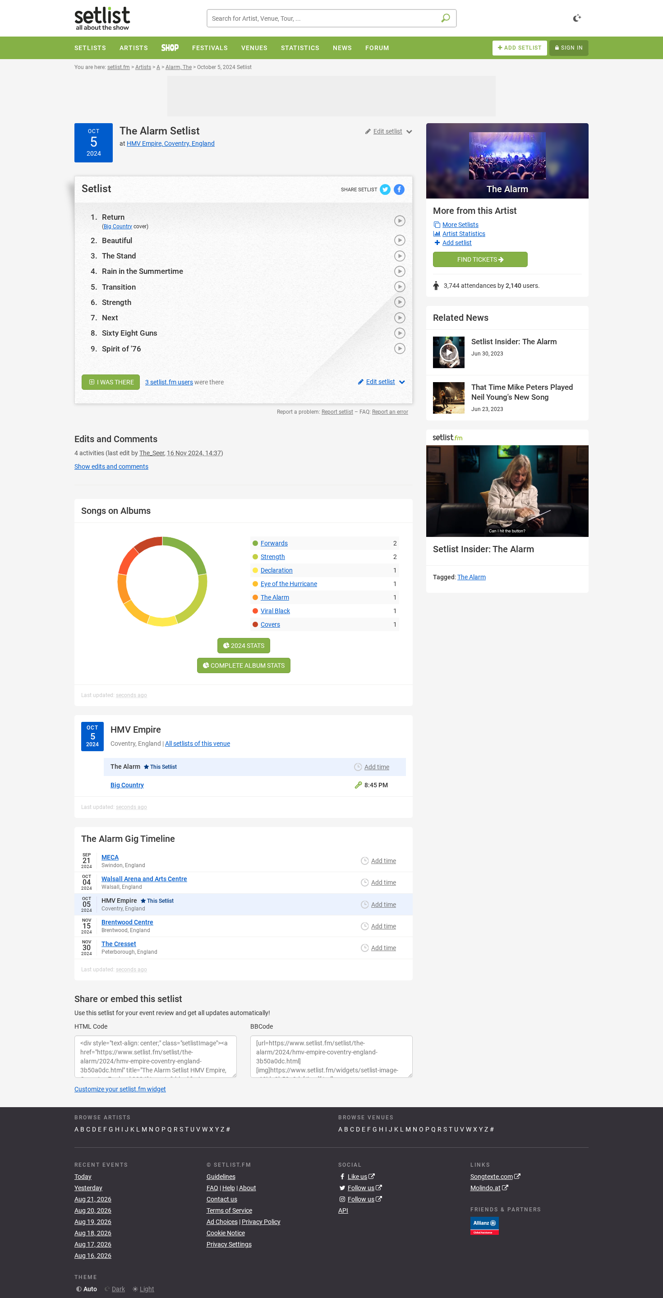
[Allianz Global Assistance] (484, 1225)
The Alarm (143, 131)
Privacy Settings (229, 1244)
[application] (507, 491)
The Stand (119, 255)
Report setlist (337, 412)
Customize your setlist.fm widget (120, 1089)
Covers (270, 624)
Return (113, 217)
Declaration (277, 570)
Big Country (118, 226)
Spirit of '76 (121, 348)
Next (110, 317)
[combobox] (332, 18)
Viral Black (275, 610)
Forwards (274, 543)
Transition (119, 286)
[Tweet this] (386, 189)
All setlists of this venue (197, 743)
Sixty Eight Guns (129, 332)
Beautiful (117, 240)
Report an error (390, 412)
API (343, 1210)
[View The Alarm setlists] (507, 151)
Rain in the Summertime (142, 271)
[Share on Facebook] (399, 189)
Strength (116, 302)
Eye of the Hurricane (289, 583)
